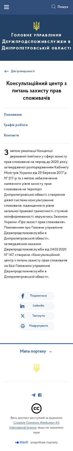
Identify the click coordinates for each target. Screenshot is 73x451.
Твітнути (38, 315)
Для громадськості (23, 71)
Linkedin (38, 305)
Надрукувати (38, 325)
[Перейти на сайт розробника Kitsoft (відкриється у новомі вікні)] (22, 442)
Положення (13, 115)
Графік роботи (16, 125)
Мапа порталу (33, 351)
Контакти (11, 135)
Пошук (63, 7)
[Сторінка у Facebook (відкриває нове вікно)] (39, 395)
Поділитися (38, 295)
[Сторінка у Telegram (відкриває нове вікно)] (33, 395)
